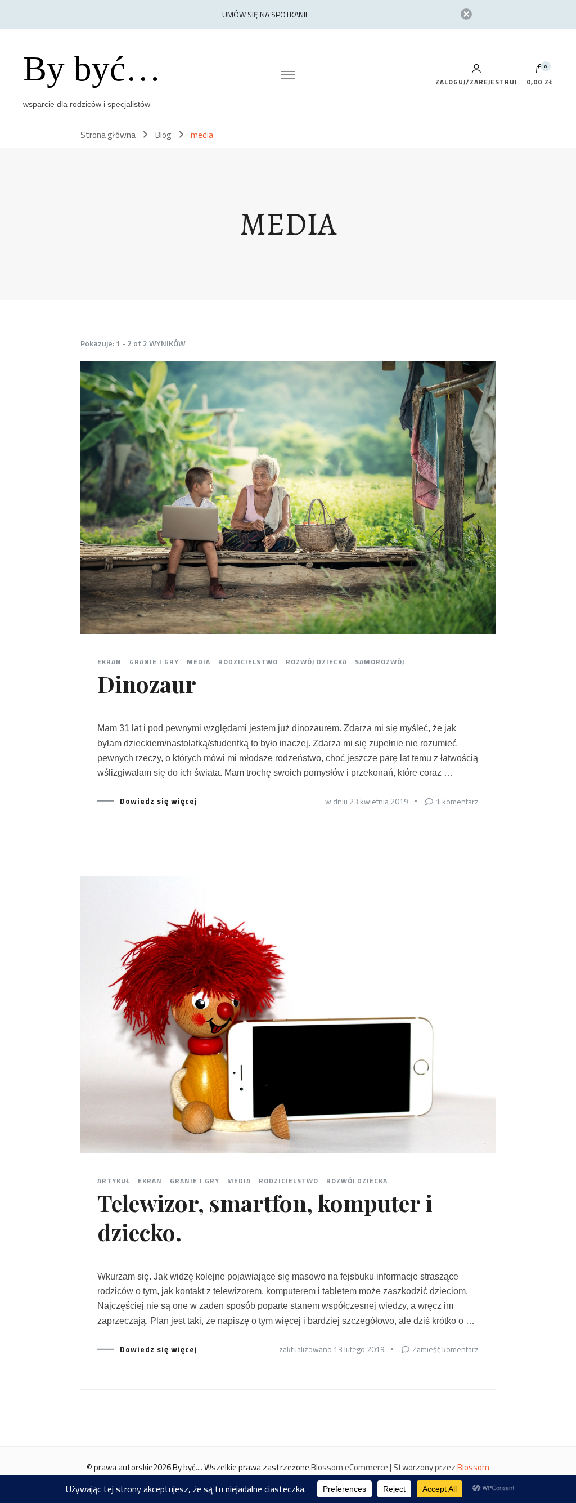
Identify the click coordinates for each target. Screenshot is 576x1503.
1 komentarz (457, 801)
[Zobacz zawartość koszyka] (540, 71)
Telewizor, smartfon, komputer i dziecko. (265, 1217)
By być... (187, 1467)
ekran (109, 662)
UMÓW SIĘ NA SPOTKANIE (265, 14)
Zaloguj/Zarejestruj (476, 81)
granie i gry (154, 662)
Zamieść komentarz (445, 1349)
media (198, 662)
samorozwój (379, 662)
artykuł (113, 1181)
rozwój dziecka (316, 662)
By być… (92, 68)
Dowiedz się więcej (158, 801)
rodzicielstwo (248, 662)
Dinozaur (146, 684)
